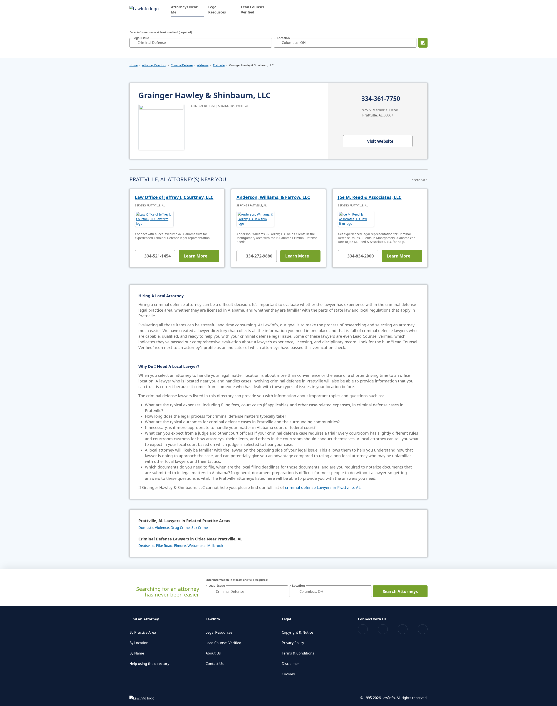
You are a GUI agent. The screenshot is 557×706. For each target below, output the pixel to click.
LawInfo (213, 619)
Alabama (202, 65)
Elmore (180, 545)
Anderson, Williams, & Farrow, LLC (273, 197)
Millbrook (215, 545)
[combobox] (200, 43)
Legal (286, 619)
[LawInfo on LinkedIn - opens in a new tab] (423, 629)
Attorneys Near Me (187, 10)
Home (133, 65)
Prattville (219, 65)
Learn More (195, 256)
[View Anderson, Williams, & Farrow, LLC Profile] (256, 219)
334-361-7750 (380, 98)
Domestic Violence (153, 527)
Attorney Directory (154, 65)
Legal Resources (217, 10)
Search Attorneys (400, 591)
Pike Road (164, 545)
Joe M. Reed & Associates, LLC (369, 197)
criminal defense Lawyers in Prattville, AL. (323, 487)
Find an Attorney (144, 619)
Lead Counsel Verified (252, 10)
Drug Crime (180, 527)
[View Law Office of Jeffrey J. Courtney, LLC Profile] (154, 219)
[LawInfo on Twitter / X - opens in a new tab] (383, 629)
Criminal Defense (182, 65)
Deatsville (146, 545)
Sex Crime (199, 527)
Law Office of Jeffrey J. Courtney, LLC (174, 197)
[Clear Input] (267, 42)
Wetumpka (197, 545)
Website (380, 141)
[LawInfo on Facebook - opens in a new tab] (363, 629)
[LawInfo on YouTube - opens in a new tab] (403, 629)
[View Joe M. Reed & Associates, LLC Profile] (356, 219)
